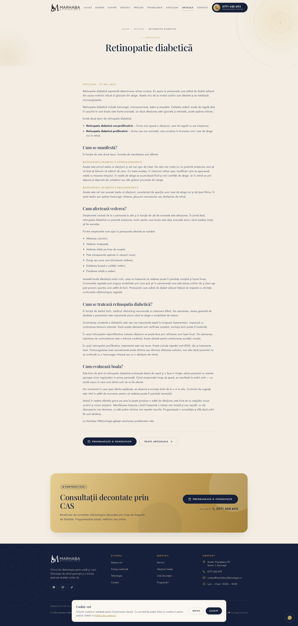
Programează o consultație (112, 441)
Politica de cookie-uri (105, 615)
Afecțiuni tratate (165, 569)
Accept (213, 610)
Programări (163, 582)
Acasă (88, 7)
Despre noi (116, 562)
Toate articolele (156, 441)
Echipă (112, 7)
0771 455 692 (214, 571)
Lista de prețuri (164, 575)
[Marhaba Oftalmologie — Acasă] (65, 7)
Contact (202, 7)
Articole (188, 7)
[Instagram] (62, 587)
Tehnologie (155, 7)
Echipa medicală (119, 569)
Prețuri (139, 7)
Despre (100, 7)
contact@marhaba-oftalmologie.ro (224, 577)
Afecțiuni (172, 7)
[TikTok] (71, 587)
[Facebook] (53, 587)
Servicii (125, 7)
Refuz (196, 610)
